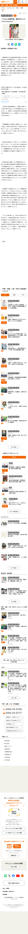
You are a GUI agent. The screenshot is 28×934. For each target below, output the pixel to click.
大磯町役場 (7, 749)
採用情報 (5, 894)
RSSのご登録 (13, 867)
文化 (17, 8)
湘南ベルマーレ (8, 746)
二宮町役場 (7, 757)
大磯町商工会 (7, 754)
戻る (3, 10)
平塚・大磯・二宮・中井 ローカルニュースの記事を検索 (13, 661)
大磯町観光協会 (8, 751)
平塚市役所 (7, 741)
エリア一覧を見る (13, 511)
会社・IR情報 (6, 888)
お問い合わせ (15, 883)
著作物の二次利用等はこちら (13, 720)
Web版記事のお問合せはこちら (13, 731)
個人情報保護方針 (8, 897)
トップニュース (10, 8)
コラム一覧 (13, 698)
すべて (3, 8)
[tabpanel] (14, 32)
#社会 (3, 241)
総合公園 (6, 743)
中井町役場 (7, 760)
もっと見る (13, 447)
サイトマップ (14, 899)
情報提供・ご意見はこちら (12, 717)
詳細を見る (13, 855)
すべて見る (13, 568)
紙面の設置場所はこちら (12, 727)
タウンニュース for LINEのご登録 (14, 828)
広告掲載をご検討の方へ (9, 891)
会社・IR (18, 2)
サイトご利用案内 (19, 897)
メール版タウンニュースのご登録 (14, 832)
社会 (22, 8)
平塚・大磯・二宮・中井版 (9, 5)
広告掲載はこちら (10, 724)
